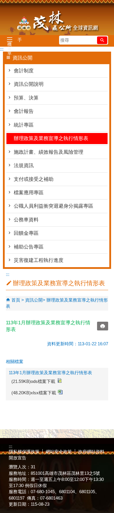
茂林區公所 (57, 22)
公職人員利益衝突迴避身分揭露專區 (53, 206)
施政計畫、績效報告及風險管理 (48, 152)
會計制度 (24, 70)
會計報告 (24, 111)
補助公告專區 (29, 247)
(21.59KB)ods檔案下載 (33, 381)
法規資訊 (24, 165)
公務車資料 (26, 220)
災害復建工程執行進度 (38, 260)
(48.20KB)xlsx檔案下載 (33, 392)
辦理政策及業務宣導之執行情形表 (51, 138)
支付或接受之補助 (33, 179)
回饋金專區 (26, 233)
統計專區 (24, 125)
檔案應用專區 (29, 192)
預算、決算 (26, 98)
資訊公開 (34, 299)
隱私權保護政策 (24, 451)
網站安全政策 (59, 451)
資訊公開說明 (29, 84)
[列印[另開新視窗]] (102, 326)
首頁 (15, 299)
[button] (102, 40)
